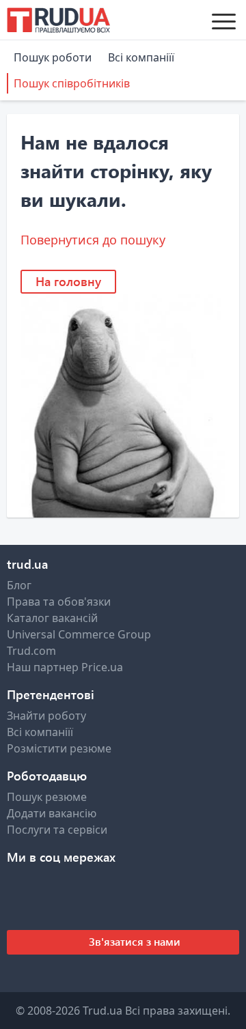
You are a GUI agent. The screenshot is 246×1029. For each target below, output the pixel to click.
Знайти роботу (46, 715)
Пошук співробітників (72, 83)
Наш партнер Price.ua (65, 667)
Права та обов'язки (59, 601)
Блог (19, 585)
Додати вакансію (51, 813)
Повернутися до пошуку (92, 239)
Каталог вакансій (52, 617)
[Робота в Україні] (58, 20)
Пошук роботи (53, 57)
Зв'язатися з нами (133, 941)
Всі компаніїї (141, 57)
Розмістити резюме (59, 748)
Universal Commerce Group (79, 634)
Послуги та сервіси (57, 829)
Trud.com (31, 650)
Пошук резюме (47, 796)
